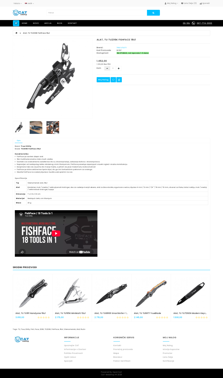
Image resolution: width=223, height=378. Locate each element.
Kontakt (72, 23)
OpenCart (117, 372)
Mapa (116, 353)
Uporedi (206, 3)
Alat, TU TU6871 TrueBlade (147, 313)
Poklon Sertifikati (121, 361)
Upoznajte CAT (71, 345)
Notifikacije (168, 361)
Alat (78, 329)
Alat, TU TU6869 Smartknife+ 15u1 (112, 313)
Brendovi (117, 357)
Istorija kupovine (171, 349)
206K (42, 329)
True (23, 329)
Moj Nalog (103, 79)
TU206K (48, 329)
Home (24, 23)
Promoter (167, 353)
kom (99, 68)
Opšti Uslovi (70, 357)
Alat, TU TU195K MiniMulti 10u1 (70, 313)
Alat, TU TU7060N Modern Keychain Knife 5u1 (196, 313)
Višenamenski (70, 329)
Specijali (68, 361)
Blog (59, 23)
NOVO (36, 23)
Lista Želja (168, 357)
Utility (27, 329)
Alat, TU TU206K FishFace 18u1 (36, 33)
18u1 (61, 329)
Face (37, 329)
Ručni (83, 329)
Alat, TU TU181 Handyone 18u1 (30, 313)
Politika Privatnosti (73, 353)
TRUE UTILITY (122, 48)
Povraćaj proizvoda (123, 349)
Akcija (47, 23)
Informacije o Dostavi (75, 349)
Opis (19, 140)
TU (19, 329)
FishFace (55, 329)
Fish (32, 329)
